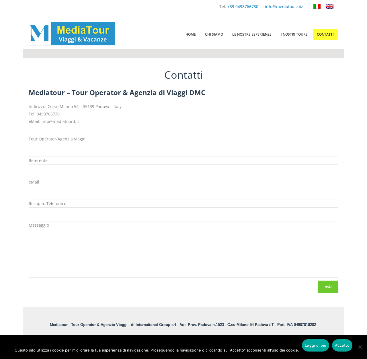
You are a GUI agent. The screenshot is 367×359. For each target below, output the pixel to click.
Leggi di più (315, 345)
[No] (360, 350)
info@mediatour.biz (284, 6)
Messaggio (39, 225)
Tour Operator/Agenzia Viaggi (57, 139)
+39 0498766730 (242, 6)
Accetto (342, 345)
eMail (34, 182)
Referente (38, 160)
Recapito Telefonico (47, 203)
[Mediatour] (72, 44)
